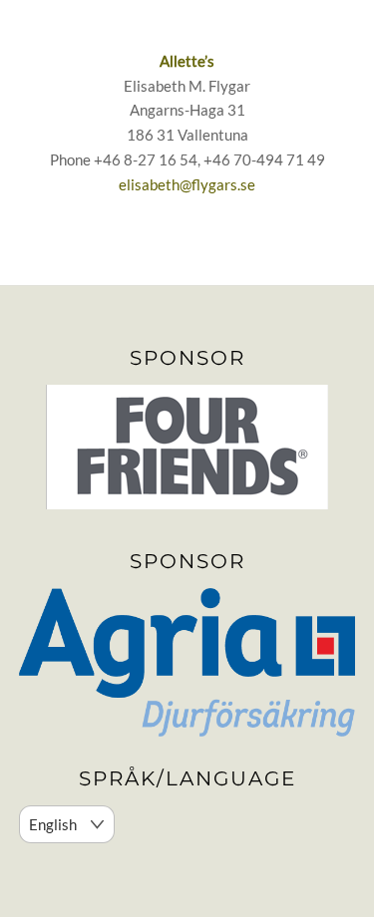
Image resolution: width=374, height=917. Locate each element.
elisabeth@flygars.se (187, 184)
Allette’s (187, 61)
